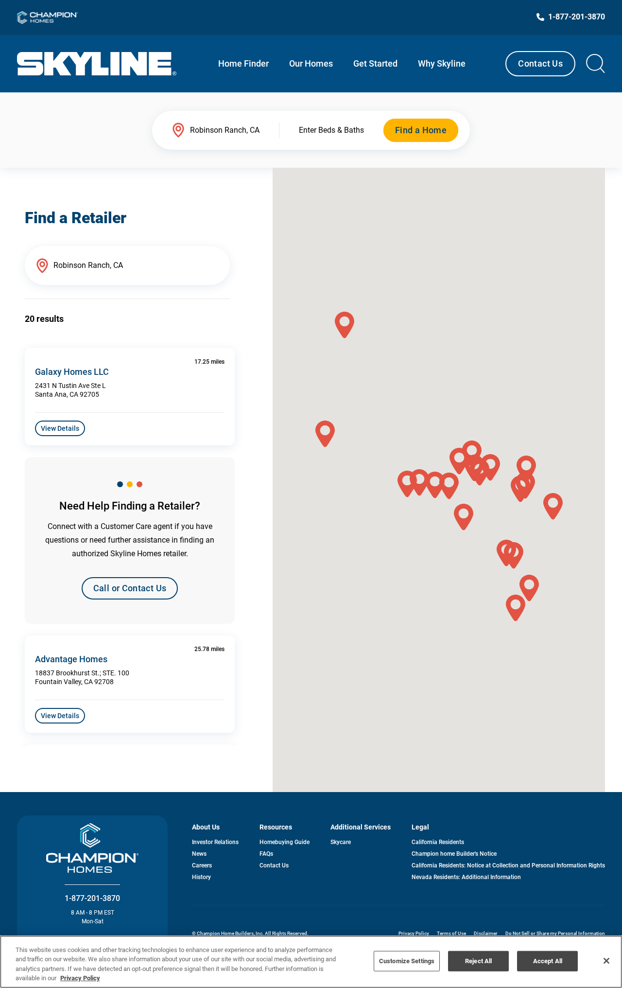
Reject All (478, 961)
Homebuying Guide (284, 842)
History (201, 877)
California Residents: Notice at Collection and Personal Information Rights (508, 865)
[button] (449, 486)
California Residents (438, 842)
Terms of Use (451, 933)
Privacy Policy (413, 933)
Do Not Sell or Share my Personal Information (555, 933)
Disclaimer (486, 933)
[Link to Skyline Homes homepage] (97, 63)
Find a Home (421, 130)
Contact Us (540, 63)
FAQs (266, 853)
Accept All (547, 961)
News (199, 853)
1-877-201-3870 (92, 898)
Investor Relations (215, 842)
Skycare (340, 842)
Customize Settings (406, 961)
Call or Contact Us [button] (129, 588)
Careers (202, 865)
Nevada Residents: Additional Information (466, 877)
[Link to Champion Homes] (47, 17)
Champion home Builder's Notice (454, 853)
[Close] (606, 960)
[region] (311, 961)
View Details (60, 428)
